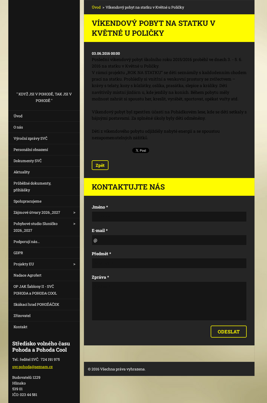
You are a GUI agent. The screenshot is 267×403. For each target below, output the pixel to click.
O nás (18, 127)
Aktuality (22, 171)
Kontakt (20, 326)
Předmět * (101, 253)
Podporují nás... (27, 241)
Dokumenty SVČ (28, 160)
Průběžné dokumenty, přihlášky (32, 186)
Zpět (100, 165)
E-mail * (100, 230)
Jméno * (100, 207)
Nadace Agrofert (27, 275)
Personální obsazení (31, 149)
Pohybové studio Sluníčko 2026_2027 (36, 227)
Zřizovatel (22, 315)
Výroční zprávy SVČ (30, 138)
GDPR (18, 252)
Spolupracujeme (27, 201)
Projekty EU (24, 263)
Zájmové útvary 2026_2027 (37, 212)
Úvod (18, 115)
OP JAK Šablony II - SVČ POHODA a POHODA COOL (35, 290)
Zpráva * (100, 277)
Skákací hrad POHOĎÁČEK (36, 304)
